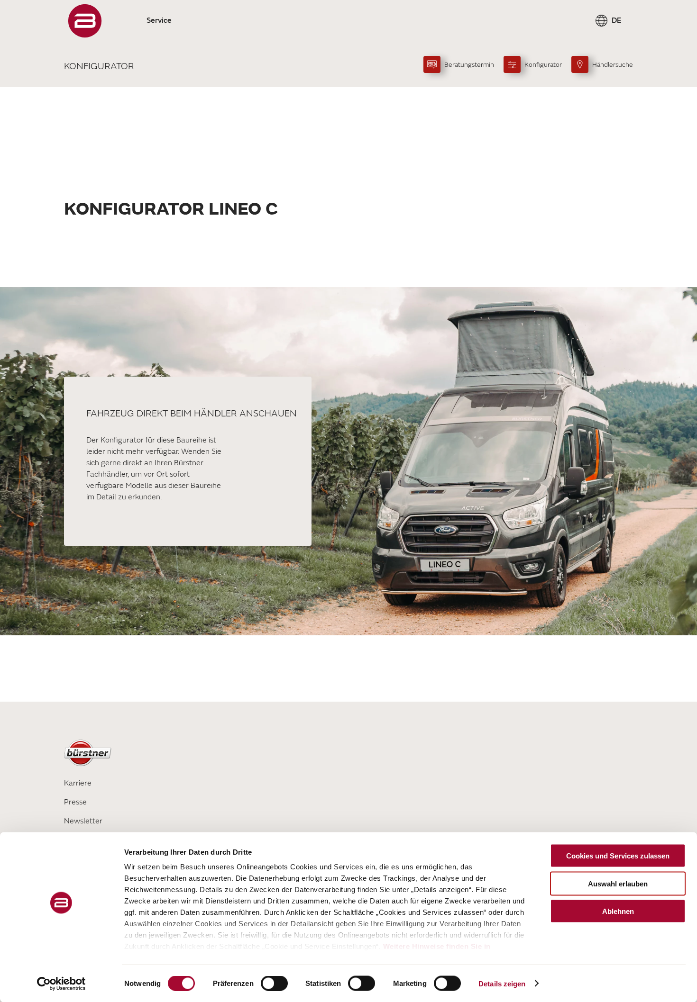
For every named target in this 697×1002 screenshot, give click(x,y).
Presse (75, 802)
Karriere (78, 783)
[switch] (274, 983)
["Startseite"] (85, 21)
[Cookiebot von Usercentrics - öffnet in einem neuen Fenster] (61, 983)
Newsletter (83, 821)
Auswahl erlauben (618, 883)
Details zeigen (501, 983)
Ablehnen (618, 911)
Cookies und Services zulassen (617, 856)
